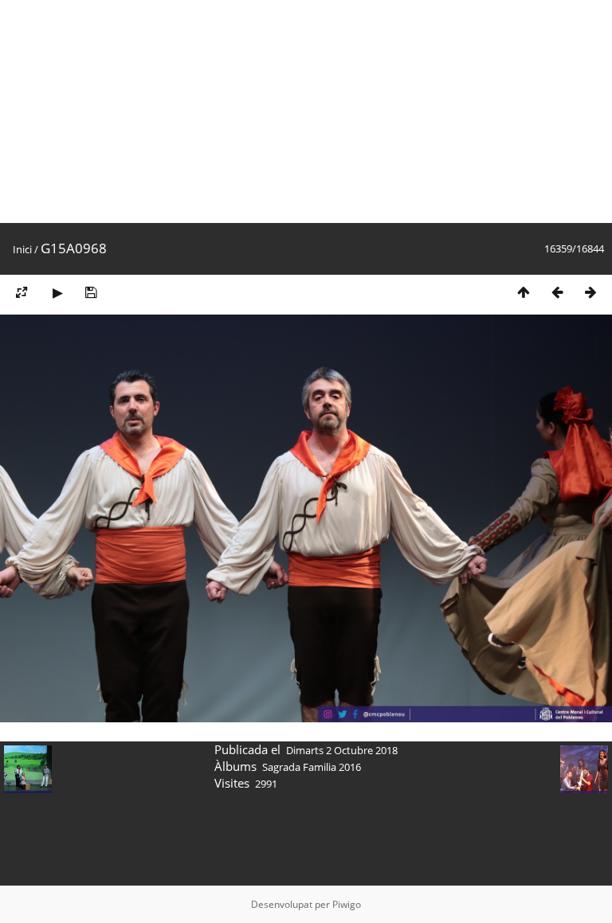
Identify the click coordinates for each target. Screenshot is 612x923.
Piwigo (346, 904)
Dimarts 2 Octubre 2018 (342, 750)
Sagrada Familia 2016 (311, 767)
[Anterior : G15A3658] (557, 292)
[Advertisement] (306, 111)
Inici (22, 249)
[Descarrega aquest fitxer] (91, 292)
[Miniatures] (523, 292)
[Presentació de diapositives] (57, 292)
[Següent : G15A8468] (590, 292)
